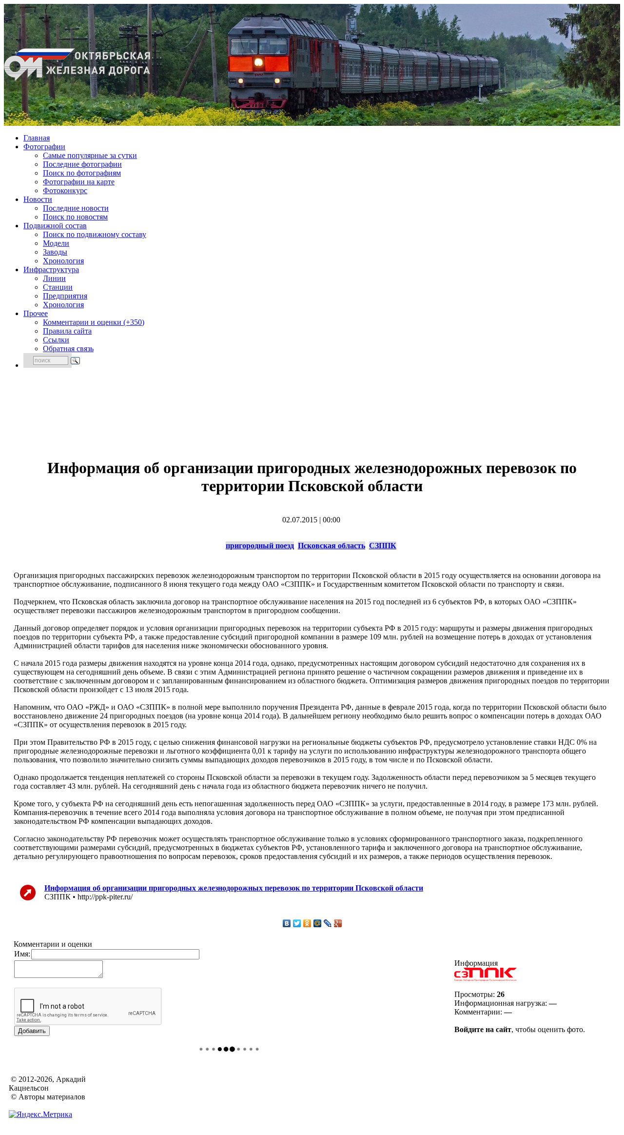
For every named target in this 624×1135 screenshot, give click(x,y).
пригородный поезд (260, 545)
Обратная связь (68, 348)
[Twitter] (297, 923)
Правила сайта (67, 331)
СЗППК (382, 545)
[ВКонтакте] (287, 923)
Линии (54, 278)
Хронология (63, 261)
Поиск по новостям (75, 217)
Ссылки (56, 340)
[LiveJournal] (328, 923)
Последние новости (76, 208)
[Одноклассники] (307, 923)
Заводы (55, 252)
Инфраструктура (51, 269)
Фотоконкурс (65, 190)
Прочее (35, 313)
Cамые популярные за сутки (90, 155)
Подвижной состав (55, 225)
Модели (56, 243)
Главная (36, 138)
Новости (37, 199)
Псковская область (331, 545)
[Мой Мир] (317, 923)
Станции (58, 287)
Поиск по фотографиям (82, 173)
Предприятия (65, 296)
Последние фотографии (82, 164)
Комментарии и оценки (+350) (93, 322)
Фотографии (44, 146)
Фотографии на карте (79, 182)
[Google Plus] (338, 923)
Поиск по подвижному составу (94, 234)
